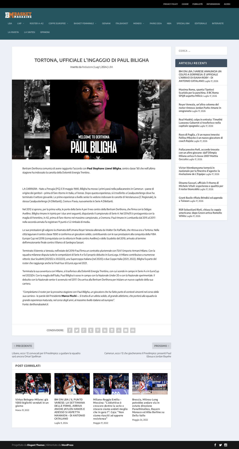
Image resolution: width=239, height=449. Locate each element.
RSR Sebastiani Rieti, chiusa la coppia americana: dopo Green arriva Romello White (200, 212)
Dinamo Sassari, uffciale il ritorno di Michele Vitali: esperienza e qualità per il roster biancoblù (201, 186)
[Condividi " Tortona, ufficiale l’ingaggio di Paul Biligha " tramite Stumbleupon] (118, 330)
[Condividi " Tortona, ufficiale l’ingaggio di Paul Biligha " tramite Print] (132, 330)
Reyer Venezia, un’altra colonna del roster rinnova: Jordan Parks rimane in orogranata (200, 107)
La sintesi (29, 32)
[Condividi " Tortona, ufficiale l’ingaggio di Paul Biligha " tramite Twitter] (76, 330)
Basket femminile (84, 23)
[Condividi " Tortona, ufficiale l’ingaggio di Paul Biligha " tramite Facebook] (69, 330)
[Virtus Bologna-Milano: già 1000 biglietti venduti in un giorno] (33, 383)
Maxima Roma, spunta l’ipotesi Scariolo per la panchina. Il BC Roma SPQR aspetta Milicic (199, 92)
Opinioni (45, 32)
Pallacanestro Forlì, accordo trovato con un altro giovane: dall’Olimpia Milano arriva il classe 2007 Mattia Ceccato (199, 154)
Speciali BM (183, 23)
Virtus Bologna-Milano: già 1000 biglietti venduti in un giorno (31, 402)
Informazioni (213, 4)
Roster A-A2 (36, 23)
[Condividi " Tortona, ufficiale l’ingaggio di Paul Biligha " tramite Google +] (83, 330)
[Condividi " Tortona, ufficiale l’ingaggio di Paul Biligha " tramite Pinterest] (97, 330)
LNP (19, 23)
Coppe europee (57, 23)
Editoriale (201, 23)
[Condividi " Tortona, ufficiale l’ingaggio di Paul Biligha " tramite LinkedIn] (104, 330)
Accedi (227, 4)
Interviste (218, 23)
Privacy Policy (170, 4)
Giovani (106, 23)
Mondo (137, 23)
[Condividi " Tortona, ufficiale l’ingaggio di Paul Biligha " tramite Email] (125, 330)
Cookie (185, 4)
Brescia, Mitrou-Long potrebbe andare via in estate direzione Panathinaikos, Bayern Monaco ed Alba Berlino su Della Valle (148, 407)
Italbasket (122, 23)
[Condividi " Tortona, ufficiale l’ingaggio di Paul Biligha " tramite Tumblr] (90, 330)
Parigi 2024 (156, 23)
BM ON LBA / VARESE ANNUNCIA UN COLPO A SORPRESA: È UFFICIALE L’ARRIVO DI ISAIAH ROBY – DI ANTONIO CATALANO (200, 76)
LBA (10, 23)
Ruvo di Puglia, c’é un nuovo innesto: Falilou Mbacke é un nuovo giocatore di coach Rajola (201, 137)
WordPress (67, 445)
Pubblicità (197, 4)
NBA (169, 23)
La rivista (13, 32)
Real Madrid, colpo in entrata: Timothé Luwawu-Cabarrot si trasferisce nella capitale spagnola (200, 122)
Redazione (87, 66)
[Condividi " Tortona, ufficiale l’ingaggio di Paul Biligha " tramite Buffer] (111, 330)
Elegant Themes (35, 445)
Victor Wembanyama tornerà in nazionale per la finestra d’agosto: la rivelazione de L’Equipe (199, 170)
